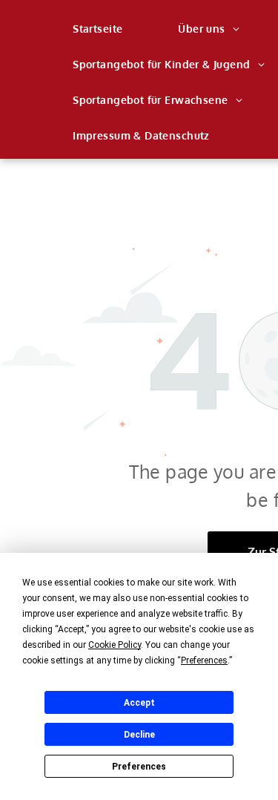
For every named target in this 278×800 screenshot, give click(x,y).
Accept (139, 703)
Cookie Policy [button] (114, 645)
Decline (139, 734)
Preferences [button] (204, 660)
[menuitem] (103, 29)
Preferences (139, 766)
